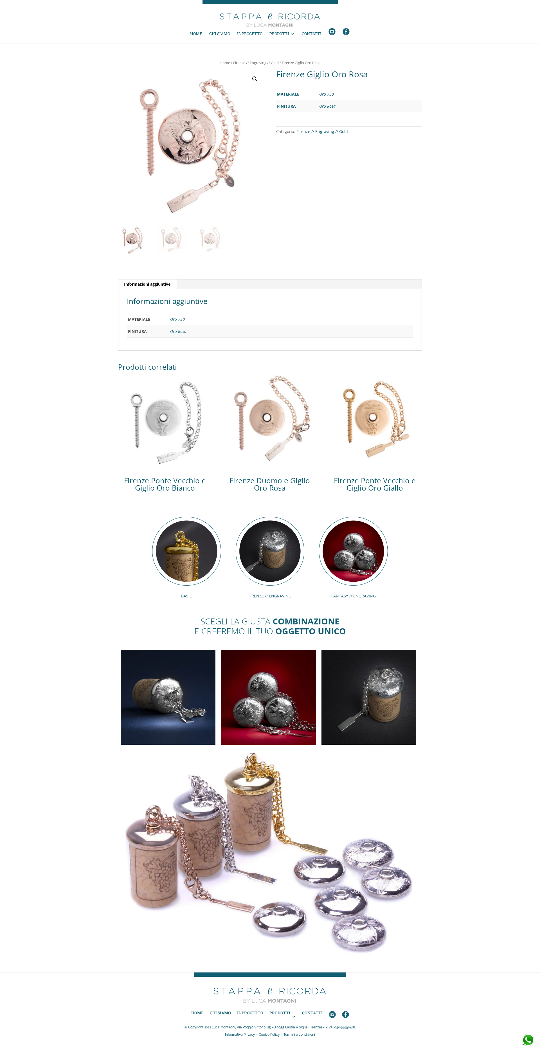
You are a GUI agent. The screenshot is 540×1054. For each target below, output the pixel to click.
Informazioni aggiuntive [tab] (147, 284)
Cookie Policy (269, 1035)
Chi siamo (219, 34)
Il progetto (249, 34)
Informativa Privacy (240, 1035)
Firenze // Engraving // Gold (256, 62)
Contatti (311, 34)
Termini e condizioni (299, 1035)
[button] (255, 79)
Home (196, 34)
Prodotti (279, 34)
